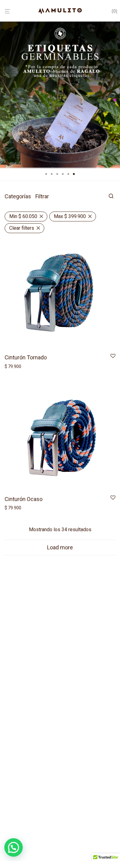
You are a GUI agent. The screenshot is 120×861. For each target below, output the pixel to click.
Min (23, 216)
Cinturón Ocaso (23, 499)
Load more (60, 547)
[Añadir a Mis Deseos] (112, 356)
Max (70, 216)
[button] (13, 847)
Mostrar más (15, 366)
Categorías (18, 196)
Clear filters (21, 228)
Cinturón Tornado (26, 357)
